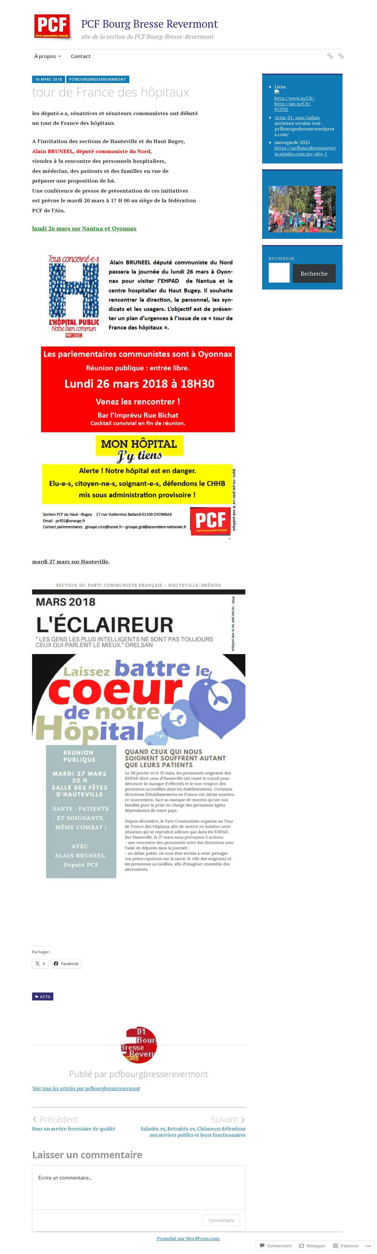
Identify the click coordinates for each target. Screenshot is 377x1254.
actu (45, 996)
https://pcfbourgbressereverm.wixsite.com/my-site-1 (305, 151)
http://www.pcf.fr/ (295, 98)
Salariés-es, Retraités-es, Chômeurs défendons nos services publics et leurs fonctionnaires (193, 1126)
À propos (45, 56)
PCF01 (281, 109)
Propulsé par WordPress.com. (188, 1238)
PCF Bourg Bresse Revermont (149, 24)
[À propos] (329, 52)
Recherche (282, 258)
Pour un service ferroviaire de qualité (73, 1123)
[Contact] (340, 52)
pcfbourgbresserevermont (97, 79)
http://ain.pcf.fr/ (293, 103)
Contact (81, 56)
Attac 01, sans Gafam (297, 117)
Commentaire (221, 1220)
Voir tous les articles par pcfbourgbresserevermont (86, 1088)
